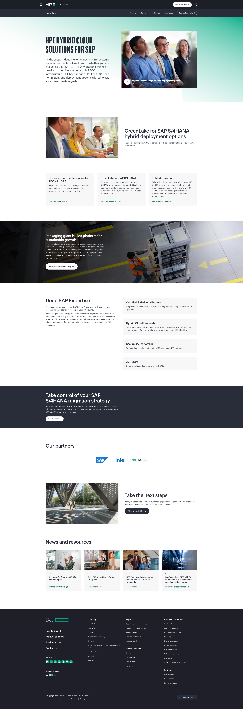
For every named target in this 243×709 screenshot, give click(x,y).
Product (55, 636)
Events (128, 653)
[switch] (49, 675)
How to (52, 631)
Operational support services (136, 624)
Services (144, 13)
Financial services (170, 645)
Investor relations (94, 652)
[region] (121, 252)
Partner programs (170, 683)
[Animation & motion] (51, 675)
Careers (90, 632)
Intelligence (155, 13)
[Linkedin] (47, 661)
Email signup (169, 637)
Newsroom (130, 666)
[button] (41, 4)
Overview (133, 13)
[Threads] (59, 661)
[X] (51, 661)
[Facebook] (63, 661)
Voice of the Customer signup (175, 662)
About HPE (91, 624)
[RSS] (71, 661)
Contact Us (168, 624)
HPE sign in (168, 658)
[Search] (60, 4)
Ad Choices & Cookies (70, 699)
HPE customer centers (172, 654)
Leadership (91, 656)
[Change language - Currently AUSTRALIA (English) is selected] (196, 4)
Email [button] (52, 642)
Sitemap (82, 699)
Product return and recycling (136, 628)
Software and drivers (133, 637)
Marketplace (168, 13)
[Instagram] (55, 661)
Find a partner (169, 679)
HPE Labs (91, 641)
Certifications (169, 674)
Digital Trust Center (171, 628)
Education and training (172, 632)
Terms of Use (57, 699)
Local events (130, 662)
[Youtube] (67, 661)
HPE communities (170, 650)
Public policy (92, 660)
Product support (132, 632)
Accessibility (92, 628)
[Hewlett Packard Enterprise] (50, 4)
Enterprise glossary (171, 641)
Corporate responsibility (96, 637)
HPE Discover (130, 657)
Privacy (48, 699)
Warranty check (131, 641)
